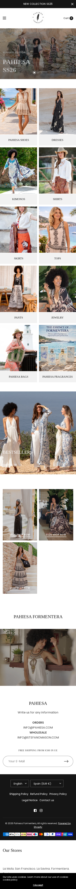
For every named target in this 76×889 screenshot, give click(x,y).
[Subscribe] (68, 761)
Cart (66, 18)
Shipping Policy (18, 794)
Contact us (46, 800)
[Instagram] (41, 810)
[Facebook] (35, 810)
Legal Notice (30, 800)
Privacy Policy (58, 794)
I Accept (38, 885)
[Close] (72, 4)
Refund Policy (39, 794)
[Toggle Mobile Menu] (7, 18)
